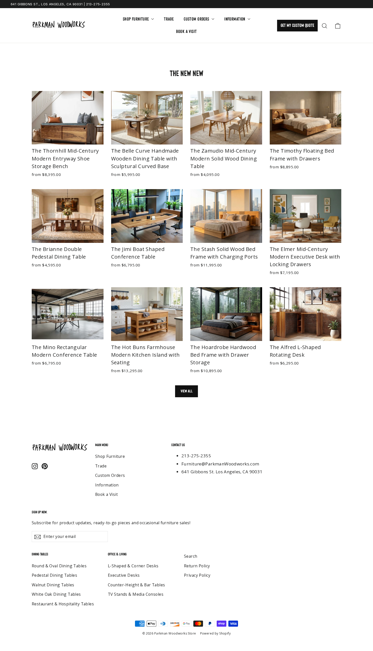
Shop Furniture (136, 19)
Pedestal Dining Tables (54, 575)
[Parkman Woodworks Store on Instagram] (35, 465)
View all (187, 391)
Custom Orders (197, 19)
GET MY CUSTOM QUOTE (297, 25)
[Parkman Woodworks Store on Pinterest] (45, 465)
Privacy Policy (197, 575)
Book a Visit (186, 31)
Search (190, 556)
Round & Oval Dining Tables (59, 566)
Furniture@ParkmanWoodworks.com (220, 464)
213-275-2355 (196, 456)
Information (235, 19)
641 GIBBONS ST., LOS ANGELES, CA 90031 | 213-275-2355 (60, 4)
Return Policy (197, 566)
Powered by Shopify (215, 633)
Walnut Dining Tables (53, 585)
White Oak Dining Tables (56, 594)
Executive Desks (124, 575)
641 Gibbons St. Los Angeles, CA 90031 (222, 472)
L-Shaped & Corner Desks (133, 566)
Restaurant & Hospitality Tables (63, 604)
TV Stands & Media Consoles (135, 594)
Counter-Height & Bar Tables (136, 585)
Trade (169, 19)
